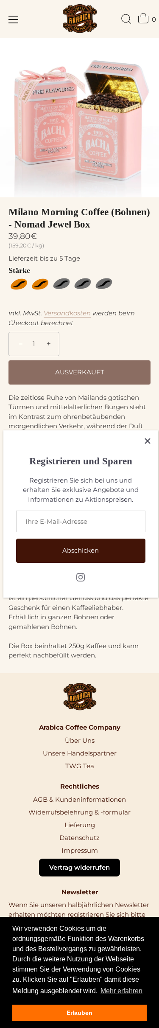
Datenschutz (79, 838)
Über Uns (80, 740)
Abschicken (80, 550)
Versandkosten (67, 313)
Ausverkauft (79, 372)
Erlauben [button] (79, 1012)
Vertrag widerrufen (79, 867)
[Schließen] (147, 441)
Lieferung (79, 825)
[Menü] (13, 19)
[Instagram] (80, 577)
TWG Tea (79, 766)
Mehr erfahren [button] (121, 990)
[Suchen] (126, 20)
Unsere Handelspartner (80, 753)
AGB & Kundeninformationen (79, 799)
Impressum (79, 850)
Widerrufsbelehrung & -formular (79, 812)
